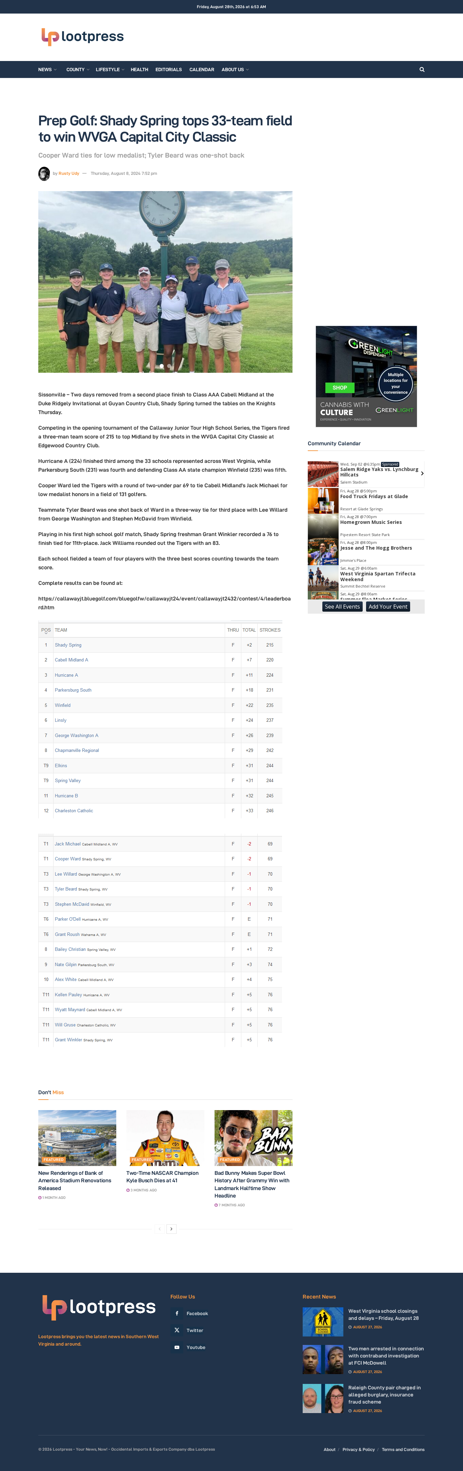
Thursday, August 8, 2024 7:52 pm (124, 173)
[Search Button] (422, 69)
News (45, 69)
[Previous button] (52, 282)
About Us (233, 69)
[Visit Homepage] (82, 37)
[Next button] (279, 282)
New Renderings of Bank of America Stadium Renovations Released (74, 1180)
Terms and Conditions (403, 1449)
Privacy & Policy (359, 1449)
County (75, 69)
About (330, 1449)
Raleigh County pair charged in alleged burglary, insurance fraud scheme (384, 1395)
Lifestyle (108, 69)
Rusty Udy (69, 173)
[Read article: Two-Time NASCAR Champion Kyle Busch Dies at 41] (165, 1138)
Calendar (201, 69)
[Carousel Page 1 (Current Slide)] (162, 366)
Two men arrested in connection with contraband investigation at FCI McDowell (386, 1356)
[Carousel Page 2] (169, 366)
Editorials (169, 69)
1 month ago (53, 1198)
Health (139, 69)
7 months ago (231, 1205)
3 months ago (143, 1190)
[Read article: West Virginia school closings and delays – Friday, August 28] (323, 1321)
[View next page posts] (171, 1229)
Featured (54, 1160)
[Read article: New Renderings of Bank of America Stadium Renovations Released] (77, 1138)
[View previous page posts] (160, 1229)
